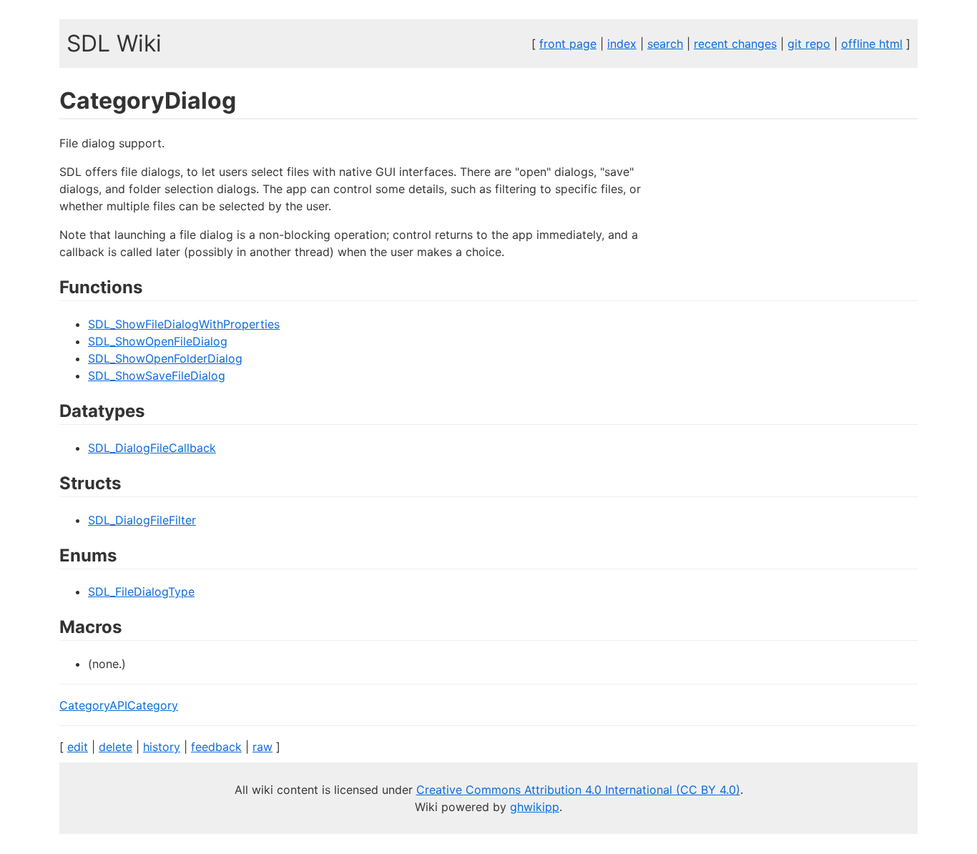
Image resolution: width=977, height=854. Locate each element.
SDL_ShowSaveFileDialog (156, 375)
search (665, 43)
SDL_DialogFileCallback (152, 448)
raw (262, 747)
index (622, 43)
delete (115, 747)
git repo (808, 43)
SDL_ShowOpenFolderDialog (165, 358)
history (161, 747)
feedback (216, 747)
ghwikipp (534, 807)
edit (77, 747)
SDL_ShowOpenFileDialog (157, 341)
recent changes (735, 43)
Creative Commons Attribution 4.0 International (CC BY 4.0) (578, 789)
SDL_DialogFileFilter (142, 520)
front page (567, 43)
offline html (872, 43)
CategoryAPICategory (118, 705)
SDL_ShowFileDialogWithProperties (184, 324)
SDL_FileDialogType (141, 591)
